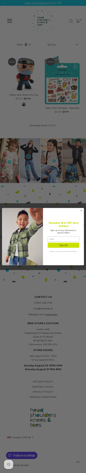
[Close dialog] (81, 210)
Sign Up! (63, 245)
